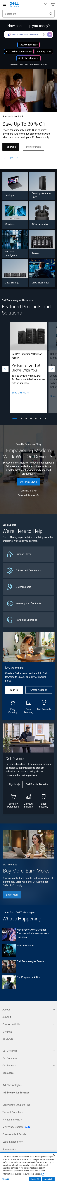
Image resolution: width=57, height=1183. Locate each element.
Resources (8, 1072)
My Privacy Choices (13, 1127)
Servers (36, 253)
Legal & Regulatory (12, 1141)
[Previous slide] (5, 158)
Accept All (48, 1179)
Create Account (38, 689)
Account (6, 1009)
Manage (5, 1179)
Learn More (27, 490)
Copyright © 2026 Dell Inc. (16, 1104)
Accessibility (9, 1149)
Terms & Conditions (12, 1112)
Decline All (35, 1179)
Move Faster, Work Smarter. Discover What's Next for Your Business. (33, 933)
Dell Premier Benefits (37, 784)
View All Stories (26, 495)
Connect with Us (11, 1024)
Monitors (10, 224)
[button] (45, 4)
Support (6, 1017)
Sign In (14, 689)
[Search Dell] (51, 13)
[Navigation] (4, 4)
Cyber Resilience (40, 282)
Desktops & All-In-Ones (41, 195)
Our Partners (9, 1065)
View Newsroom (25, 945)
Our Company (9, 1058)
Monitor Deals (33, 146)
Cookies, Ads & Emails (14, 1134)
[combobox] (28, 14)
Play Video (31, 481)
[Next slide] (17, 158)
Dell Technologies (11, 1085)
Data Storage (12, 282)
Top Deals (10, 146)
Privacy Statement (12, 1119)
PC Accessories (40, 224)
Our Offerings (9, 1050)
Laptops (9, 195)
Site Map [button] (7, 1031)
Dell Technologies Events (30, 961)
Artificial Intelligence (11, 253)
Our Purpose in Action (28, 977)
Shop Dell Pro (19, 392)
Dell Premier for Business (15, 1092)
